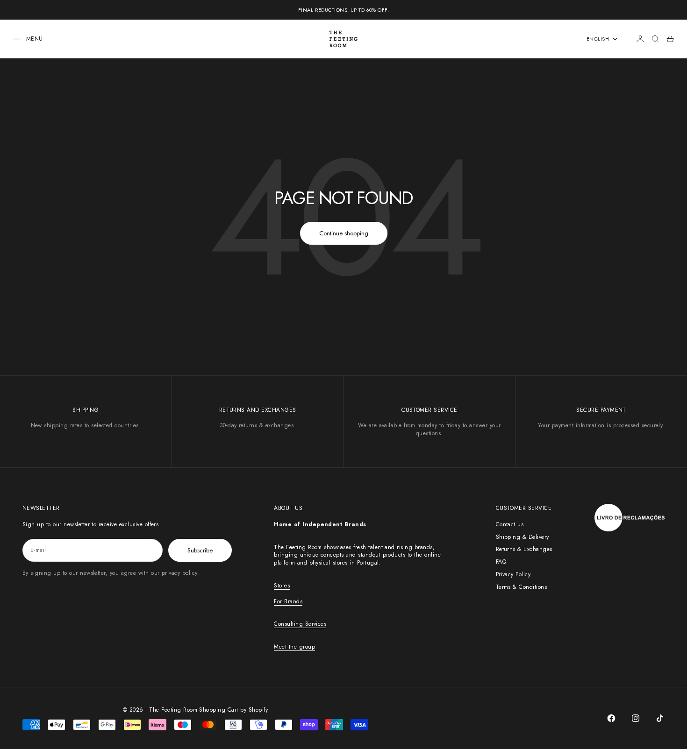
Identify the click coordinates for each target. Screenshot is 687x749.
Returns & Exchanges (524, 549)
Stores (282, 585)
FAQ (501, 562)
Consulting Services (300, 624)
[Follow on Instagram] (635, 718)
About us (288, 508)
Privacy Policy (513, 574)
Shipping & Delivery (522, 537)
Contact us (510, 524)
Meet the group (294, 647)
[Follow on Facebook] (611, 718)
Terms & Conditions (521, 587)
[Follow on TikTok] (660, 718)
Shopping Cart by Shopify (233, 710)
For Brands (288, 601)
